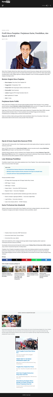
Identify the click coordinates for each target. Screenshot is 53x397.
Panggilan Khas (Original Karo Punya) (25, 366)
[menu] (3, 5)
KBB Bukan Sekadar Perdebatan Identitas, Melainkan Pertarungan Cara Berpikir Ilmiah (24, 171)
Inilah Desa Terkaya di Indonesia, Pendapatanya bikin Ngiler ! (7, 275)
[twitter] (17, 260)
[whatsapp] (36, 260)
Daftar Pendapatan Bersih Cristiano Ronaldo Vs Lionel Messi (32, 275)
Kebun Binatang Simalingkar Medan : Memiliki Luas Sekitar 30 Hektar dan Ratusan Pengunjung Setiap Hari (25, 382)
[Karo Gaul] (7, 1)
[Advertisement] (26, 19)
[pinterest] (26, 260)
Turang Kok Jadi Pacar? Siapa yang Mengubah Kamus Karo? (19, 173)
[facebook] (7, 260)
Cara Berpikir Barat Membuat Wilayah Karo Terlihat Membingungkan (21, 169)
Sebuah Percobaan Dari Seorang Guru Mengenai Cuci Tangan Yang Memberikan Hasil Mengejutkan (19, 276)
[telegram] (46, 260)
